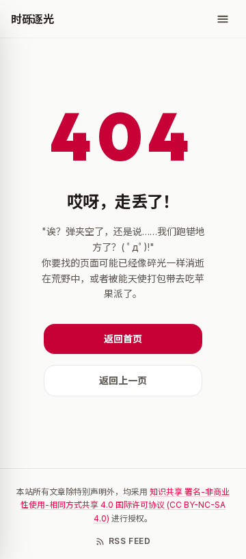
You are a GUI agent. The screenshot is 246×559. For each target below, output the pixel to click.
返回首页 (123, 338)
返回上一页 (123, 380)
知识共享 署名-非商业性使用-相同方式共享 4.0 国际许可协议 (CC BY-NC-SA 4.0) (125, 505)
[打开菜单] (222, 19)
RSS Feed (130, 541)
